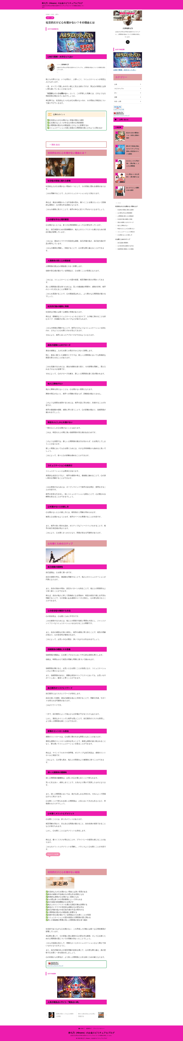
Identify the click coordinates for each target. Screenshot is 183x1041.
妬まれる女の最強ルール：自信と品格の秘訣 (132, 135)
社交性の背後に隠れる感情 (126, 210)
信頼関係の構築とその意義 (126, 249)
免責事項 (88, 1028)
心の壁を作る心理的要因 (125, 213)
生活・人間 (117, 101)
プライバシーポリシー (99, 1028)
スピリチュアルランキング (55, 965)
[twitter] (58, 72)
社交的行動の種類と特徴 (125, 219)
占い (115, 93)
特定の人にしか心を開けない (126, 228)
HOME (82, 1028)
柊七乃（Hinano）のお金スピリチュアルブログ (62, 3)
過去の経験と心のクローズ (126, 222)
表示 (57, 145)
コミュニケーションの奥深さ (126, 232)
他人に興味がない (123, 225)
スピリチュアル (119, 88)
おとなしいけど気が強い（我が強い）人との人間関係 (132, 163)
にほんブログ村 (118, 109)
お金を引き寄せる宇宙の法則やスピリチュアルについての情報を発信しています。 (91, 1035)
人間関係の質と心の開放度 (126, 216)
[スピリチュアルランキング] (53, 964)
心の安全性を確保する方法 (126, 246)
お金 (115, 84)
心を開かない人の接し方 (125, 235)
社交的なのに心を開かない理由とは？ (126, 206)
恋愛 (115, 97)
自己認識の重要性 (123, 242)
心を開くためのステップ (122, 239)
